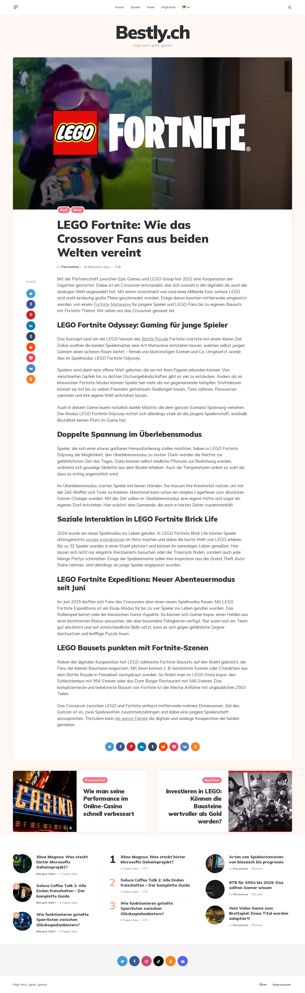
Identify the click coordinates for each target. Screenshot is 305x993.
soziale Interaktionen (105, 539)
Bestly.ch (152, 32)
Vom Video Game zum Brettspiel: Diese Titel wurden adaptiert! (258, 913)
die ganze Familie (131, 718)
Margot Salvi (45, 873)
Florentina (70, 267)
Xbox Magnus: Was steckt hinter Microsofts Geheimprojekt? (62, 862)
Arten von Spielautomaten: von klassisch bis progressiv (256, 859)
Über (263, 985)
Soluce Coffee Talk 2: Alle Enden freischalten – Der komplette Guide (61, 891)
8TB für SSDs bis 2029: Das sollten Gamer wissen (256, 885)
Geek (151, 7)
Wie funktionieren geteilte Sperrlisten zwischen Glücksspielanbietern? (62, 919)
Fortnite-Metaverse (112, 304)
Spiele (135, 7)
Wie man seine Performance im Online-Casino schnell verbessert (108, 802)
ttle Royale (157, 339)
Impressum (282, 985)
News (77, 210)
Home (119, 7)
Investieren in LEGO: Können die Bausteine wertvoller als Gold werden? (194, 806)
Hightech (168, 7)
